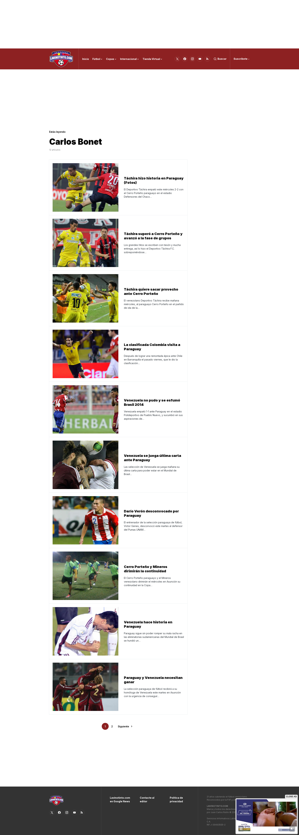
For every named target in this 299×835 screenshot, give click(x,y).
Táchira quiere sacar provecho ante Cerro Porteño (151, 291)
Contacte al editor (147, 799)
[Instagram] (192, 58)
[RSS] (207, 58)
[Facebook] (185, 58)
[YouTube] (200, 58)
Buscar (222, 58)
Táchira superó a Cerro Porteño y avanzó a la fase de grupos (153, 236)
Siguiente (123, 726)
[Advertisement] (149, 24)
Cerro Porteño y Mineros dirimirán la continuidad (145, 569)
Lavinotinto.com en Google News (119, 799)
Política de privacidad (176, 799)
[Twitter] (177, 58)
